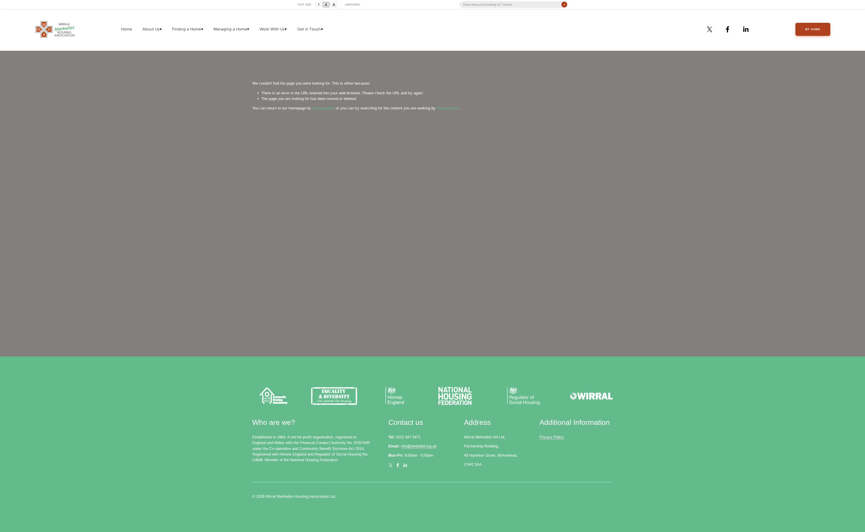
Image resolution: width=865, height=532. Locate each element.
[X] (709, 29)
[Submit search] (564, 4)
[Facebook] (727, 29)
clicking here (323, 108)
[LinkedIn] (745, 29)
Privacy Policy (551, 437)
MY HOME (813, 29)
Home (126, 29)
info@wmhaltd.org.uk (419, 446)
